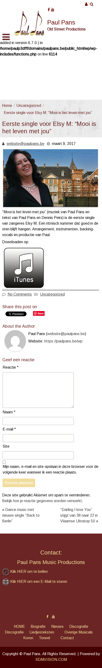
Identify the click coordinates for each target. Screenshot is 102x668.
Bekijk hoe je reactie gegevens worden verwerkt (42, 501)
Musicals (86, 632)
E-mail (9, 429)
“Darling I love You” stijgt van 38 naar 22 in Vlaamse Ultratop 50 (79, 515)
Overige (71, 632)
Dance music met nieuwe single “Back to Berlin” (21, 515)
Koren (28, 638)
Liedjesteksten (41, 632)
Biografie (38, 626)
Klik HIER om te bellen (29, 571)
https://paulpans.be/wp (63, 341)
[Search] (92, 4)
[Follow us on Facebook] (49, 8)
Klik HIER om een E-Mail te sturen (38, 581)
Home (7, 106)
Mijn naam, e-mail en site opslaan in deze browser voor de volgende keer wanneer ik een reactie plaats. (50, 469)
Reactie (11, 367)
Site (6, 446)
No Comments (20, 294)
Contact (67, 638)
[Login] (86, 4)
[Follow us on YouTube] (52, 8)
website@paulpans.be (25, 144)
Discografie (78, 626)
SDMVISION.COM (51, 660)
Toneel (44, 638)
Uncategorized (28, 106)
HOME (19, 626)
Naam (9, 412)
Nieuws (57, 626)
